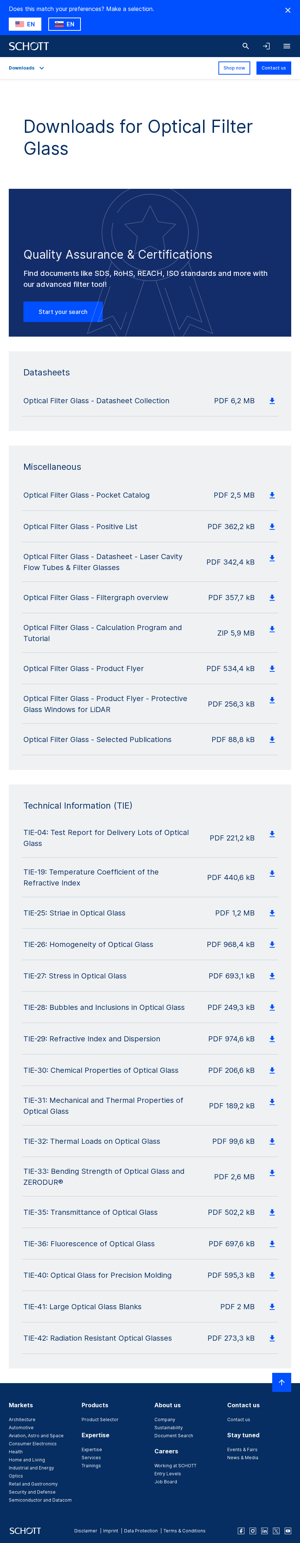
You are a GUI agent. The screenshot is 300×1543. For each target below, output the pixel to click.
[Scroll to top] (281, 1382)
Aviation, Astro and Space (36, 1435)
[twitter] (276, 1531)
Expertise (92, 1449)
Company (164, 1419)
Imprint (110, 1530)
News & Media (242, 1457)
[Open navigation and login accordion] (266, 46)
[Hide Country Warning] (288, 10)
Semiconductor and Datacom (40, 1500)
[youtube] (288, 1531)
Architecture (22, 1419)
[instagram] (253, 1531)
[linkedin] (264, 1531)
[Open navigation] (286, 46)
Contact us (274, 68)
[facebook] (241, 1531)
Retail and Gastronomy (33, 1484)
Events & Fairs (242, 1449)
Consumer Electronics (33, 1443)
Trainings (91, 1465)
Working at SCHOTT (175, 1465)
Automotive (21, 1427)
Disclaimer (85, 1530)
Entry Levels (167, 1473)
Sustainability (168, 1427)
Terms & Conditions (185, 1530)
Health (16, 1451)
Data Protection (141, 1530)
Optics (16, 1476)
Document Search (173, 1435)
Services (91, 1457)
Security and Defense (32, 1492)
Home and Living (27, 1460)
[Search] (245, 46)
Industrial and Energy (31, 1468)
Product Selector (100, 1419)
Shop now (234, 68)
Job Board (165, 1481)
